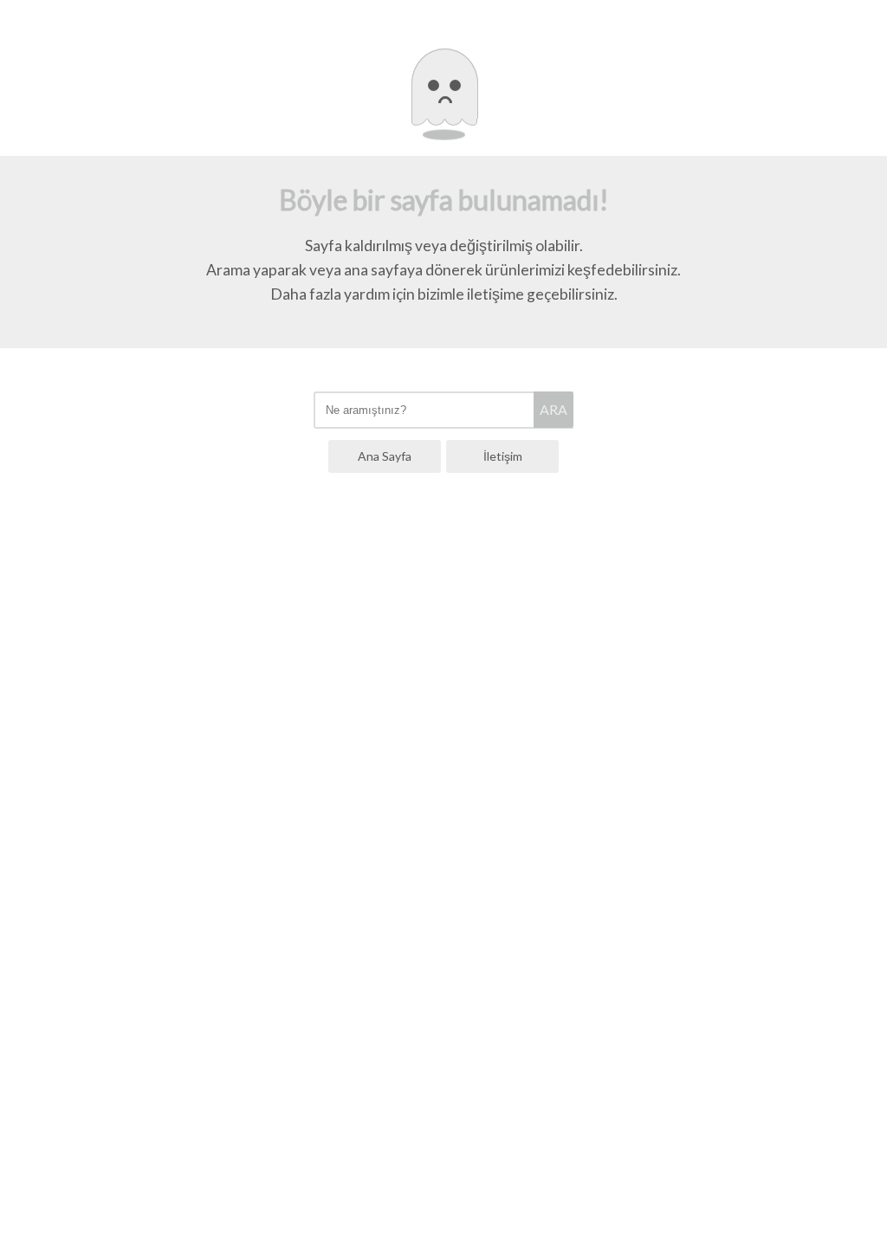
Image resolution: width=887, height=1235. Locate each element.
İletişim (502, 456)
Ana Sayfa (384, 456)
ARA (553, 409)
